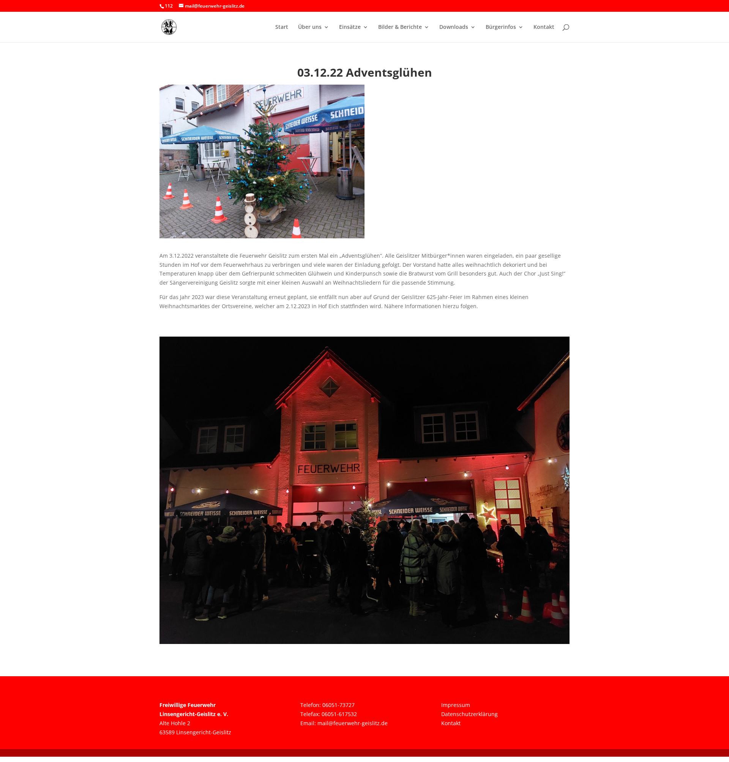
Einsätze (350, 27)
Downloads (453, 27)
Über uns (310, 27)
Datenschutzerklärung (469, 714)
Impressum (455, 704)
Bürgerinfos (501, 27)
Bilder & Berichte (400, 27)
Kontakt (543, 27)
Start (281, 27)
